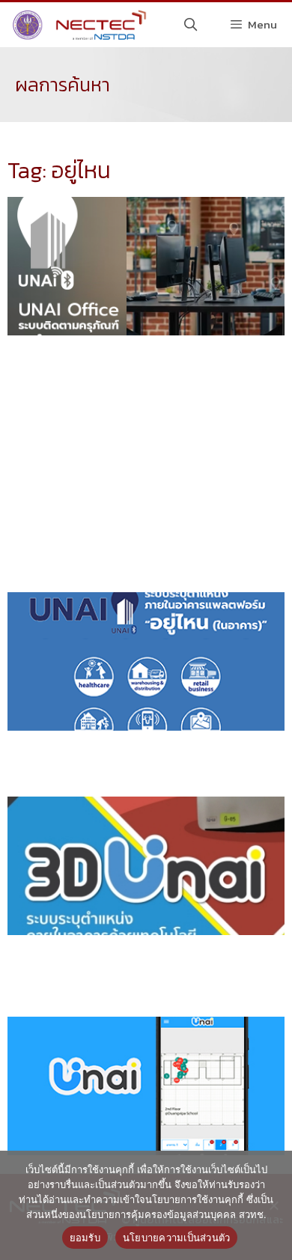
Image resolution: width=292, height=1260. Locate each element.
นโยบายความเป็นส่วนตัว (177, 1238)
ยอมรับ (85, 1238)
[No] (273, 1205)
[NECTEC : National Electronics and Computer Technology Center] (77, 24)
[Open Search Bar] (191, 24)
